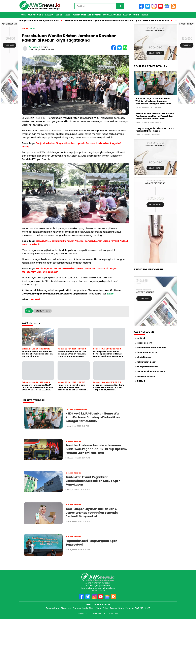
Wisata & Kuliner (112, 14)
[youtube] (161, 8)
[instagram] (155, 8)
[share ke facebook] (114, 49)
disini (110, 293)
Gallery (49, 14)
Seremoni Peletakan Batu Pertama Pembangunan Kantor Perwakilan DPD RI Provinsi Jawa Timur (154, 116)
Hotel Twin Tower (43, 311)
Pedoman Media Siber (83, 608)
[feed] (174, 8)
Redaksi (35, 299)
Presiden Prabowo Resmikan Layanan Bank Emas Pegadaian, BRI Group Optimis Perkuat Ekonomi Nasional (102, 20)
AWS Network (35, 14)
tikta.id (141, 381)
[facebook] (142, 8)
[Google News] (167, 8)
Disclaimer (66, 608)
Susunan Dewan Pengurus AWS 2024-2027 (130, 608)
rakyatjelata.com (146, 361)
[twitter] (148, 8)
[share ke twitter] (120, 49)
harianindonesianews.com (151, 347)
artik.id (141, 338)
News (67, 14)
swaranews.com (146, 376)
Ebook (59, 14)
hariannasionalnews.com (151, 371)
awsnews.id (34, 47)
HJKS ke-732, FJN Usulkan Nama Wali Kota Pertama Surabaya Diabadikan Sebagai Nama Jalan (153, 101)
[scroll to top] (189, 650)
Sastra (127, 14)
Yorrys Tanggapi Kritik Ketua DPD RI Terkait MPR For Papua (154, 129)
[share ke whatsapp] (125, 49)
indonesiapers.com (147, 352)
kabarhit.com (144, 342)
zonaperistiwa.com (147, 366)
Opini (136, 14)
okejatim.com (144, 357)
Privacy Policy (102, 608)
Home (23, 14)
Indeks (144, 14)
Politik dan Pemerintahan (86, 14)
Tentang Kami (52, 608)
